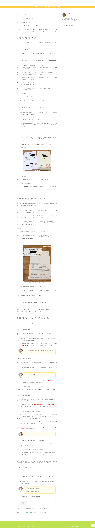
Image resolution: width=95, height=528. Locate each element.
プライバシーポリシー (31, 526)
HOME (18, 523)
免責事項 (23, 526)
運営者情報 (18, 526)
